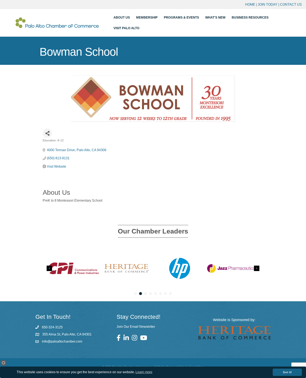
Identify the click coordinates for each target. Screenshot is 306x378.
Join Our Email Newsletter (136, 326)
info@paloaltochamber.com (62, 341)
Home (250, 4)
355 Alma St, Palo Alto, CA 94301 (67, 334)
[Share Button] (47, 133)
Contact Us (291, 4)
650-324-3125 (52, 327)
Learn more (144, 372)
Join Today (267, 4)
